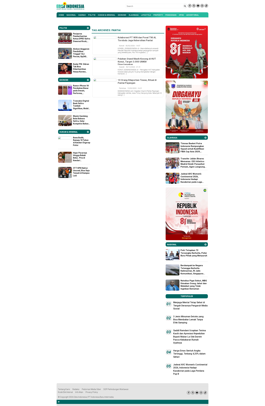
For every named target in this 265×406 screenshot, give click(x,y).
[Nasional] (205, 244)
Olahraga (134, 15)
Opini (181, 15)
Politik (91, 15)
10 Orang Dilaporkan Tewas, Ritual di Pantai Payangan (137, 81)
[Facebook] (190, 5)
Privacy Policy (92, 392)
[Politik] (88, 28)
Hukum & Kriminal (106, 15)
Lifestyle (146, 15)
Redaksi (75, 389)
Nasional (71, 15)
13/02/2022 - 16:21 (134, 88)
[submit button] (185, 6)
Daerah (82, 15)
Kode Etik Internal (65, 392)
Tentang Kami (64, 389)
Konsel (121, 46)
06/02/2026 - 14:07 (133, 46)
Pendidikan (170, 15)
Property (158, 15)
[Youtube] (198, 5)
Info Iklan (79, 392)
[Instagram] (202, 5)
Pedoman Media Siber (91, 389)
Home (61, 15)
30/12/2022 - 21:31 (133, 67)
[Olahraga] (205, 137)
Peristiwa (122, 88)
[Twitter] (194, 5)
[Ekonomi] (88, 80)
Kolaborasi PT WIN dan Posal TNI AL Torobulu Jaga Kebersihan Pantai (137, 39)
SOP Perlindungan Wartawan (115, 389)
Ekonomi (122, 15)
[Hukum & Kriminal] (88, 132)
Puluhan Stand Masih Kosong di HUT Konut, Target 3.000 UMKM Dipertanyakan (137, 61)
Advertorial (192, 15)
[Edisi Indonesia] (70, 9)
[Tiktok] (206, 5)
